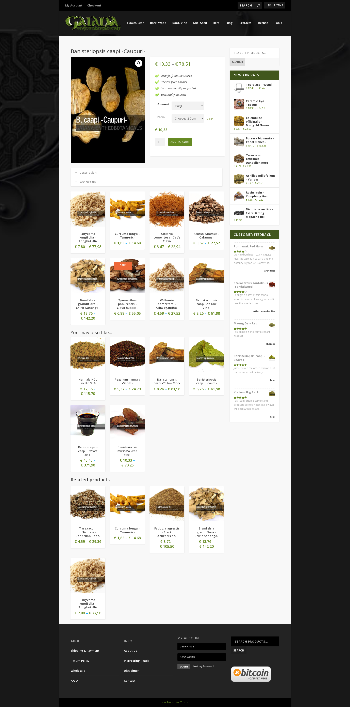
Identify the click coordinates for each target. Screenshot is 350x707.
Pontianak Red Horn (248, 246)
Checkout (94, 5)
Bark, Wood (158, 23)
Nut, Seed (200, 23)
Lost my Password (203, 666)
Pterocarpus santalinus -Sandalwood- (251, 285)
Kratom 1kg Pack (246, 392)
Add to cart (180, 142)
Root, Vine (179, 23)
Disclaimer (131, 671)
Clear (210, 118)
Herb (216, 23)
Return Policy (80, 661)
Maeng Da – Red (245, 323)
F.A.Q (74, 680)
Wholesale (78, 671)
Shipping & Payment (85, 650)
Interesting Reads (136, 661)
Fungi (229, 23)
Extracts (245, 23)
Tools (278, 23)
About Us (130, 650)
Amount (163, 104)
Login (184, 666)
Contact (130, 680)
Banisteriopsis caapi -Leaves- (249, 358)
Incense (262, 23)
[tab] (146, 172)
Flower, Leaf (135, 23)
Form (161, 117)
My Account (73, 5)
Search (237, 62)
